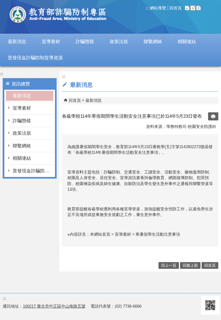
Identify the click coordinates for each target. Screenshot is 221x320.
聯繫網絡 (22, 145)
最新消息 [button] (17, 41)
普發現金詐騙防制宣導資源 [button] (35, 57)
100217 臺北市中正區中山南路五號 (54, 306)
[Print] (213, 116)
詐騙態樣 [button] (85, 41)
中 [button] (192, 8)
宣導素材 (22, 108)
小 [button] (187, 8)
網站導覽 (157, 8)
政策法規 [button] (119, 41)
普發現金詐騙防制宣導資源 (33, 170)
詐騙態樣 (22, 120)
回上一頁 (168, 265)
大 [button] (198, 8)
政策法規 (22, 133)
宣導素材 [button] (51, 41)
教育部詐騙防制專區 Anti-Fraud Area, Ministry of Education (58, 14)
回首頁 (176, 8)
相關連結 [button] (187, 41)
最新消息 (22, 95)
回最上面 (190, 265)
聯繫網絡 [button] (153, 41)
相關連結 (22, 158)
